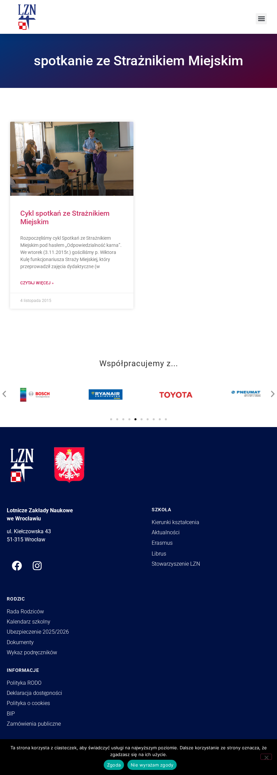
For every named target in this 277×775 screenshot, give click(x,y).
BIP (11, 713)
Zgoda (114, 765)
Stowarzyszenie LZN (176, 564)
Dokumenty (20, 642)
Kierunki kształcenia (175, 522)
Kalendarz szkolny (28, 621)
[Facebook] (17, 566)
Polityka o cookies (28, 703)
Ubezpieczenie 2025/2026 (38, 632)
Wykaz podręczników (32, 652)
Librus (159, 553)
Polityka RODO (24, 683)
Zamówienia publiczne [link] (34, 724)
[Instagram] (37, 566)
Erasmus (162, 543)
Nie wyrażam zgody (152, 765)
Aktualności (166, 532)
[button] (261, 18)
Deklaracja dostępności (34, 693)
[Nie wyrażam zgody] (266, 757)
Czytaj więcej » (37, 283)
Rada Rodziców (25, 611)
